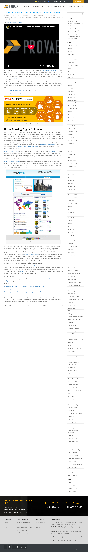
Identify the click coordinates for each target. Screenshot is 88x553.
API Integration (23, 17)
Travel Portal (71, 447)
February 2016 (72, 129)
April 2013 (71, 218)
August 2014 (71, 175)
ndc (69, 373)
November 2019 (72, 60)
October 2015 (72, 137)
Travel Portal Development (75, 450)
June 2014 (71, 180)
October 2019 (72, 63)
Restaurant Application (74, 390)
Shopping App (72, 399)
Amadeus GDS (7, 17)
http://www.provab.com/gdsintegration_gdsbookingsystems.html (22, 292)
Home (25, 7)
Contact (7, 525)
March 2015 (71, 154)
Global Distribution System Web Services (51, 299)
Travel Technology (73, 455)
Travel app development (75, 428)
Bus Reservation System (75, 288)
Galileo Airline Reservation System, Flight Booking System (18, 305)
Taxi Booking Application (75, 413)
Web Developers (72, 475)
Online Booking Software (75, 376)
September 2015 (73, 140)
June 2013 (71, 212)
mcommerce (71, 351)
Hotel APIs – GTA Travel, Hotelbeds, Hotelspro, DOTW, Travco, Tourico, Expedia (49, 305)
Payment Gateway (73, 384)
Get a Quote (78, 2)
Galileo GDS (71, 308)
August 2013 (71, 206)
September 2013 (73, 203)
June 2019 (71, 74)
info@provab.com (66, 1)
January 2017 (72, 97)
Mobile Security (72, 370)
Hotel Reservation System (75, 339)
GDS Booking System (33, 17)
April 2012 (71, 235)
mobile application (73, 360)
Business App (72, 291)
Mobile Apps (71, 367)
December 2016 (72, 100)
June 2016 (71, 117)
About (7, 522)
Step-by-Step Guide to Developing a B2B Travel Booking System (75, 36)
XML (46, 301)
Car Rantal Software (22, 530)
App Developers (72, 279)
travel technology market (75, 458)
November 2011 (72, 243)
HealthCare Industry (74, 319)
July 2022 (70, 51)
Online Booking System (74, 379)
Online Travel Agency (74, 382)
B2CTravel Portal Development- (15, 90)
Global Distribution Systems (10, 301)
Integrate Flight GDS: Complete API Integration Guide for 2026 (75, 30)
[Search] (82, 14)
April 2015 (71, 152)
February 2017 (72, 94)
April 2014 (71, 183)
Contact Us (79, 7)
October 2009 (72, 255)
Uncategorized (72, 470)
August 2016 (71, 111)
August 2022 (71, 48)
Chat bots (71, 302)
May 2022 (71, 54)
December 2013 (72, 195)
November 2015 (72, 134)
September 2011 (73, 246)
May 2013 (71, 215)
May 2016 (71, 120)
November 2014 (72, 166)
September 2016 (73, 108)
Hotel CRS (71, 334)
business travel (72, 293)
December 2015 (72, 131)
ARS (10, 299)
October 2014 (72, 169)
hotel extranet (72, 337)
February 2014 (72, 189)
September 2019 (73, 65)
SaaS (69, 393)
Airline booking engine (12, 78)
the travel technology (32, 301)
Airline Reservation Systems (12, 161)
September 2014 (73, 172)
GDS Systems (24, 299)
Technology (71, 416)
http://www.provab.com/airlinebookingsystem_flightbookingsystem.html (24, 286)
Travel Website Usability (75, 464)
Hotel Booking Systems (74, 331)
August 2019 (71, 68)
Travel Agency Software (74, 425)
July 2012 (70, 226)
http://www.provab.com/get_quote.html (15, 93)
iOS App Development (74, 348)
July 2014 (70, 177)
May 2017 (71, 88)
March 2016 (71, 126)
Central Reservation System (76, 299)
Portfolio (64, 7)
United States (72, 473)
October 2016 (72, 106)
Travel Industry (72, 444)
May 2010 (71, 252)
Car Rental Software (73, 296)
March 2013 (71, 221)
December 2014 (72, 163)
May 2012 (71, 232)
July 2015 (70, 146)
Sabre (19, 301)
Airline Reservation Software (38, 15)
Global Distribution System (44, 17)
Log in (70, 482)
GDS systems (18, 146)
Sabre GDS (23, 301)
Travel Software (72, 453)
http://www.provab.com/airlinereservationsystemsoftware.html (22, 289)
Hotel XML (71, 342)
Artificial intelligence (74, 285)
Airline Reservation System (52, 15)
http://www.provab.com (15, 22)
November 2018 (72, 83)
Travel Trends (72, 461)
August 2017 (71, 85)
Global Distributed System (30, 146)
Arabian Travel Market (74, 282)
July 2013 (70, 209)
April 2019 (71, 80)
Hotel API (53, 17)
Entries (71, 485)
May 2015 (71, 149)
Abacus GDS (9, 297)
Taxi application (72, 407)
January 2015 (72, 160)
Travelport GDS (41, 301)
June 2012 (71, 229)
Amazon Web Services (74, 273)
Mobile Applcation (73, 357)
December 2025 (72, 45)
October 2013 (72, 200)
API (7, 299)
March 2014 (71, 186)
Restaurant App (72, 387)
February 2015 (72, 157)
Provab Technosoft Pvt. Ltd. (57, 547)
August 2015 (71, 143)
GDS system (18, 299)
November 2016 (72, 103)
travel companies (73, 441)
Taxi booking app (73, 410)
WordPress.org (72, 491)
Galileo (13, 299)
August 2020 (71, 57)
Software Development (74, 405)
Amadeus (53, 297)
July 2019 (70, 71)
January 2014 (72, 192)
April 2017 (71, 91)
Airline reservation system (49, 70)
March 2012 (71, 238)
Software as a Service (74, 402)
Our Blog (7, 527)
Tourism (70, 419)
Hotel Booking (72, 325)
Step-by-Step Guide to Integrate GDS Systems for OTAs (75, 23)
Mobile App (71, 354)
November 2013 (72, 198)
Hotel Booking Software (74, 328)
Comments (72, 488)
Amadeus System (15, 17)
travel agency (72, 422)
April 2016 (71, 123)
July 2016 (70, 114)
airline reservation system (47, 145)
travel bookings (72, 438)
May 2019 (71, 77)
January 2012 (72, 241)
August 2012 (71, 223)
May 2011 (71, 249)
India (69, 345)
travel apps (71, 435)
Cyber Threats (72, 305)
